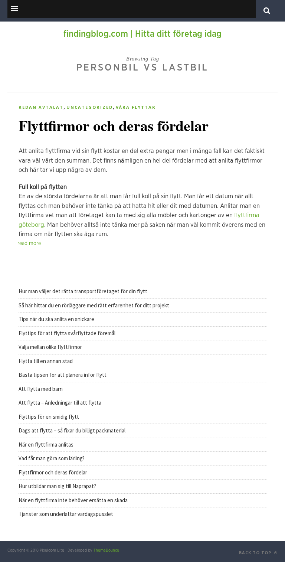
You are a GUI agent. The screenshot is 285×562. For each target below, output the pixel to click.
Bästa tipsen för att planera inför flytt (63, 374)
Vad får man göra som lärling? (52, 458)
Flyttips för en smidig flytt (49, 416)
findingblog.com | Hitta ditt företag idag (142, 34)
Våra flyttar (136, 107)
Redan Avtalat (41, 107)
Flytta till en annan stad (46, 361)
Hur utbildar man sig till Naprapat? (57, 486)
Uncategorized (89, 107)
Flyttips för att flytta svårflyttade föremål (68, 333)
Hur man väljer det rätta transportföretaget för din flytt (83, 291)
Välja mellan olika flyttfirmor (51, 346)
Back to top (256, 552)
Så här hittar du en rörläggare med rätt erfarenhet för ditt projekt (94, 305)
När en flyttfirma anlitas (46, 444)
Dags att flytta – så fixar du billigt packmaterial (73, 430)
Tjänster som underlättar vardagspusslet (66, 513)
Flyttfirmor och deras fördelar (114, 125)
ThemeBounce (106, 550)
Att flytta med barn (41, 388)
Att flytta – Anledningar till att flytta (60, 402)
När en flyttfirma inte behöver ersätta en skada (73, 500)
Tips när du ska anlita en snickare (56, 319)
